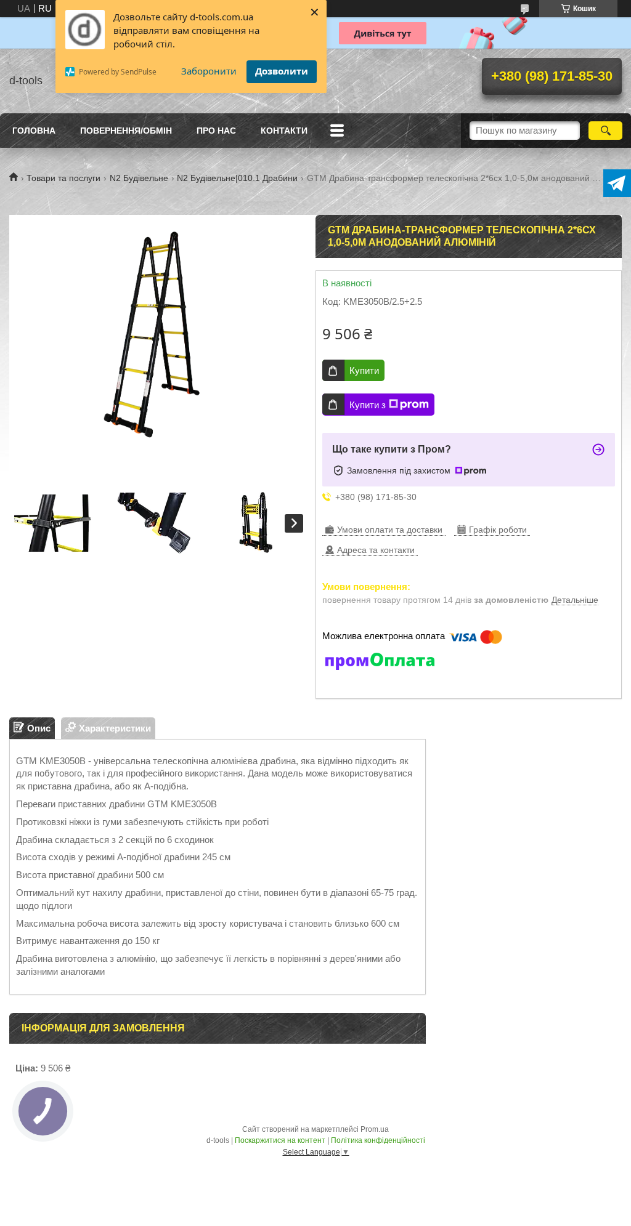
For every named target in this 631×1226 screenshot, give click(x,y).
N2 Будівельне (139, 178)
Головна (33, 130)
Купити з (367, 405)
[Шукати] (605, 130)
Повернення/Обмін (126, 130)
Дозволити (281, 71)
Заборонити (209, 71)
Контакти (284, 130)
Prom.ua (374, 1129)
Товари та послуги (63, 178)
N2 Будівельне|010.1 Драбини (237, 178)
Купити (364, 370)
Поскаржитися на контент (280, 1140)
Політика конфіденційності (378, 1140)
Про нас (216, 130)
